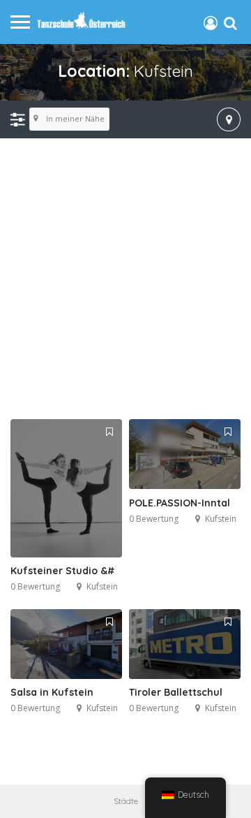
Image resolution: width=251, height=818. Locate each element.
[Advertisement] (125, 279)
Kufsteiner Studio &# (62, 570)
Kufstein (102, 586)
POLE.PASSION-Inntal (179, 503)
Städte (126, 801)
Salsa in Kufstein (51, 692)
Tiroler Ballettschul (175, 692)
